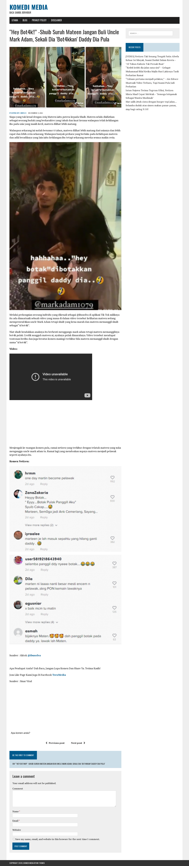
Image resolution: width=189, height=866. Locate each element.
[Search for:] (150, 33)
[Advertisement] (65, 424)
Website (16, 829)
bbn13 (23, 113)
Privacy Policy (39, 20)
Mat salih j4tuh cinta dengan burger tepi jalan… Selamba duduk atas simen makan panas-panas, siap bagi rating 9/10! (151, 105)
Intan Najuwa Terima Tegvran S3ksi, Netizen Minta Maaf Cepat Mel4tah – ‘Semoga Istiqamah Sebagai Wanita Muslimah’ (151, 94)
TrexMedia (59, 675)
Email (15, 820)
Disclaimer (56, 20)
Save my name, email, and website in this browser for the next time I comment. (57, 839)
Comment (17, 788)
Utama (15, 20)
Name (15, 811)
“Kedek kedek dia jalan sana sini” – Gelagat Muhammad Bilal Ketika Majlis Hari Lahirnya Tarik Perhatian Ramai (152, 71)
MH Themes (40, 863)
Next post (76, 743)
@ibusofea (34, 655)
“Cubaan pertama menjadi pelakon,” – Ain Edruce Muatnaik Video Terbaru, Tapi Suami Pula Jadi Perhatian (152, 82)
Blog (25, 20)
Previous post (57, 743)
